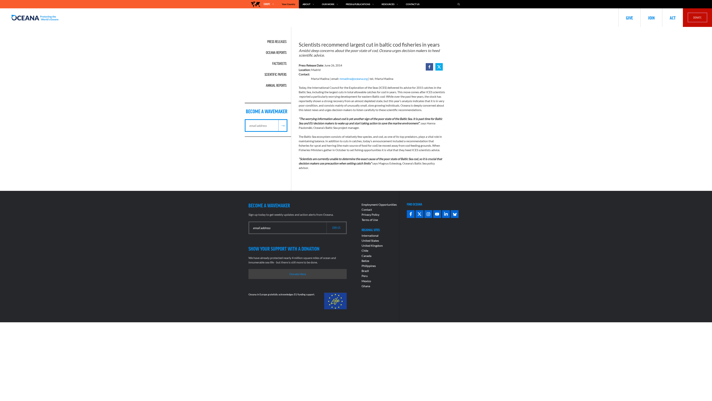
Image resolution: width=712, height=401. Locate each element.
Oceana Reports (276, 52)
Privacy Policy (370, 214)
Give (629, 17)
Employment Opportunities (379, 204)
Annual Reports (276, 85)
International (370, 235)
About (306, 4)
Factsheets (279, 63)
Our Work (328, 4)
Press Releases (276, 41)
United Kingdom (372, 245)
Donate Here (297, 274)
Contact (367, 209)
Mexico (366, 281)
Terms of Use (370, 219)
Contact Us (412, 4)
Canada (366, 255)
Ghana (366, 286)
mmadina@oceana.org (353, 78)
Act (672, 17)
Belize (365, 261)
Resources (388, 4)
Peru (365, 276)
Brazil (365, 271)
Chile (365, 250)
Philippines (369, 266)
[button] (429, 67)
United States (370, 240)
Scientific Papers (275, 74)
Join (651, 17)
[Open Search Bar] (459, 4)
